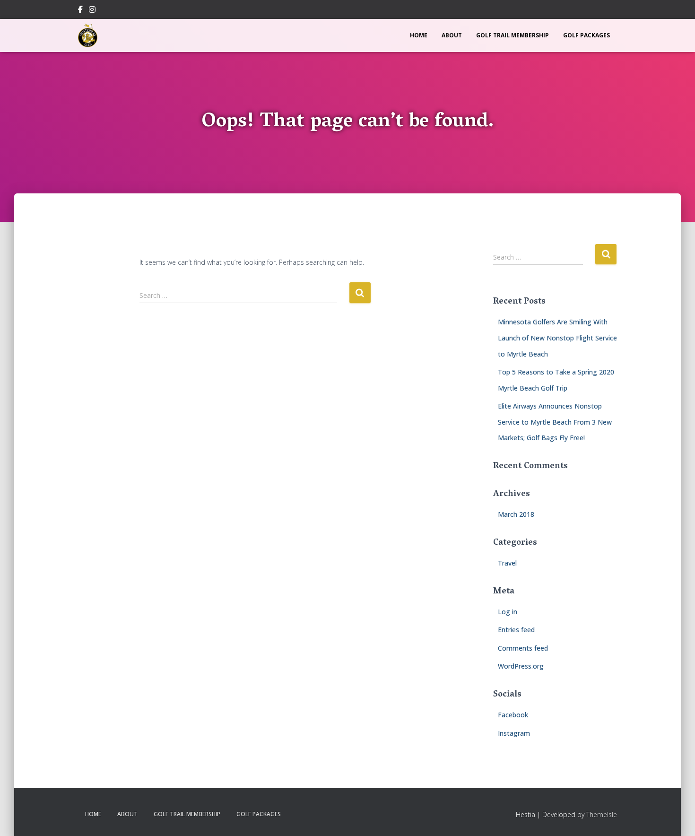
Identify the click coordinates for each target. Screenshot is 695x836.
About (452, 35)
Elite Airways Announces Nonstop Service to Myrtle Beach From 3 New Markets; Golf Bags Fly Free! (555, 421)
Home (418, 35)
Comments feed (523, 648)
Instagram (92, 11)
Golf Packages (586, 35)
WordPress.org (521, 666)
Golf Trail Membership (512, 35)
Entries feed (516, 629)
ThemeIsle (601, 814)
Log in (507, 611)
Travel (507, 562)
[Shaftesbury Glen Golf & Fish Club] (87, 35)
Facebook (80, 11)
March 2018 (516, 514)
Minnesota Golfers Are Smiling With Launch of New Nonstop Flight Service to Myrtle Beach (557, 337)
